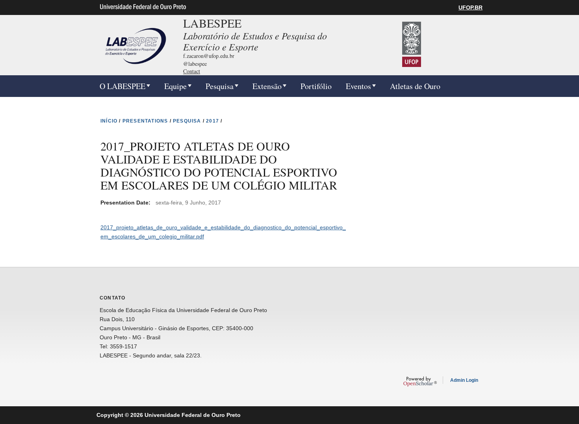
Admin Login (464, 380)
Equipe (175, 86)
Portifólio (316, 86)
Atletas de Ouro (415, 86)
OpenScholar (420, 381)
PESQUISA (187, 121)
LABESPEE (212, 23)
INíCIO (108, 121)
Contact (191, 71)
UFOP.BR (470, 7)
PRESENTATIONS (145, 121)
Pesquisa (220, 86)
